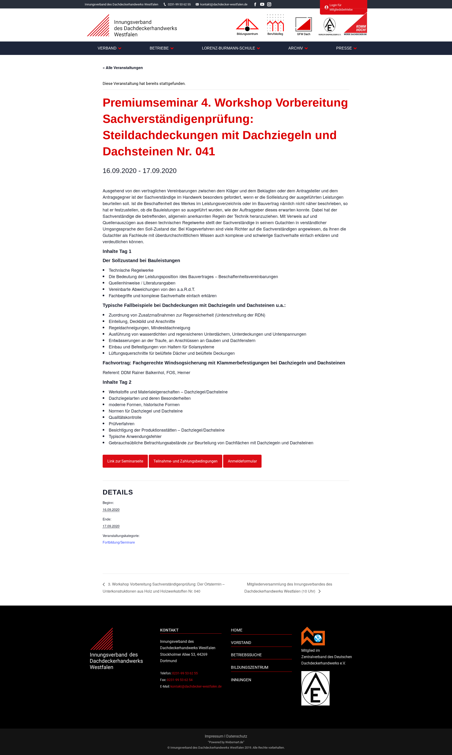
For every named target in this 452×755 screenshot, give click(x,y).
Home (236, 630)
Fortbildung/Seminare (119, 542)
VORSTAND (241, 642)
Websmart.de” (234, 742)
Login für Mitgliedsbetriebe (341, 7)
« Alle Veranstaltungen (123, 67)
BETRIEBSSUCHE (246, 654)
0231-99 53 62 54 (180, 680)
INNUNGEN (241, 679)
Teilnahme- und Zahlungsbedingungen (185, 461)
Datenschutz (236, 736)
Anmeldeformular (242, 461)
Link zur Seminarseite (125, 461)
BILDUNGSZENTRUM (249, 667)
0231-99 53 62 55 (179, 4)
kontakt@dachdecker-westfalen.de (223, 4)
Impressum (214, 736)
